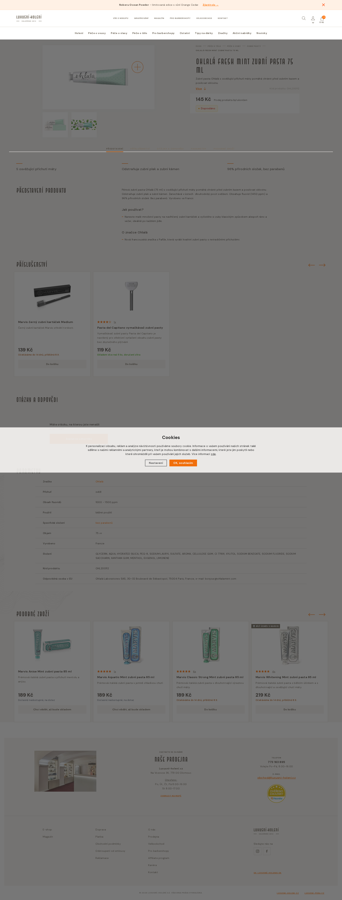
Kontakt (223, 18)
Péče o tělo (139, 33)
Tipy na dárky (204, 33)
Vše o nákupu (120, 18)
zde (213, 454)
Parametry (198, 148)
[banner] (29, 18)
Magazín (159, 18)
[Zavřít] (323, 5)
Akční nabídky (242, 33)
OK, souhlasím (183, 463)
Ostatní (185, 33)
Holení (79, 33)
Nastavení (156, 463)
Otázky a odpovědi (170, 148)
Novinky (261, 33)
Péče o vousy (97, 33)
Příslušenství (140, 148)
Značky (223, 33)
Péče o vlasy (119, 33)
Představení (114, 148)
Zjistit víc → (211, 4)
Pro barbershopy (180, 18)
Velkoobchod (204, 18)
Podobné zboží (224, 148)
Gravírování (141, 18)
